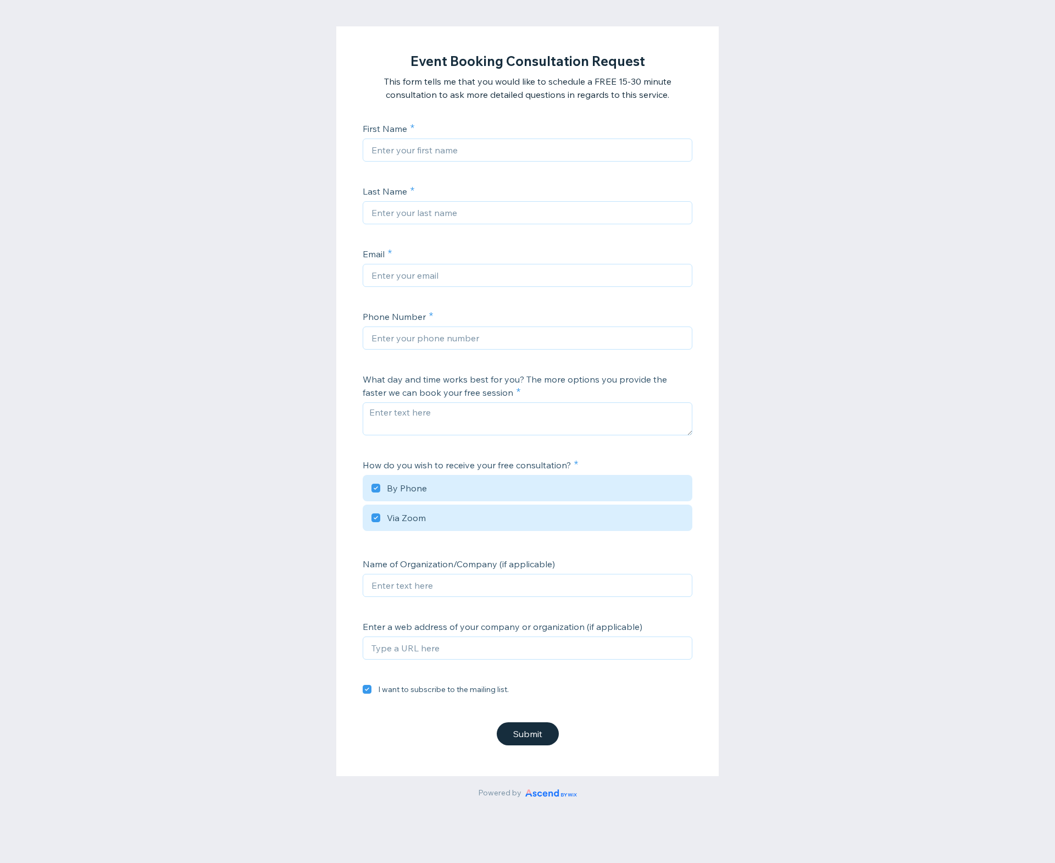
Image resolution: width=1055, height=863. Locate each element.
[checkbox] (527, 490)
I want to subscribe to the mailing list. (443, 689)
